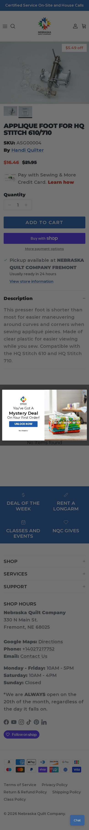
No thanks (23, 430)
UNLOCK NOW (23, 424)
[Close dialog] (84, 392)
